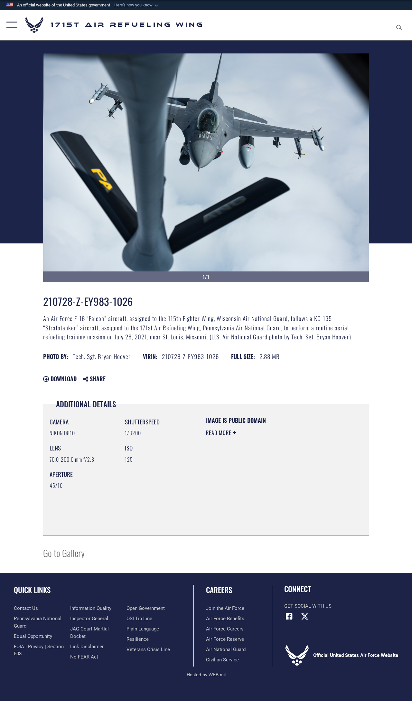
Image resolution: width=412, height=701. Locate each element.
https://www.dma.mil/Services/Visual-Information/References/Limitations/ (263, 487)
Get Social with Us (308, 606)
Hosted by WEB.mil (206, 674)
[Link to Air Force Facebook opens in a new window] (289, 616)
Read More (219, 433)
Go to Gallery (64, 553)
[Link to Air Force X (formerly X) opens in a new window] (305, 616)
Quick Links (32, 590)
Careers (219, 590)
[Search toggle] (400, 25)
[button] (136, 5)
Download (63, 378)
